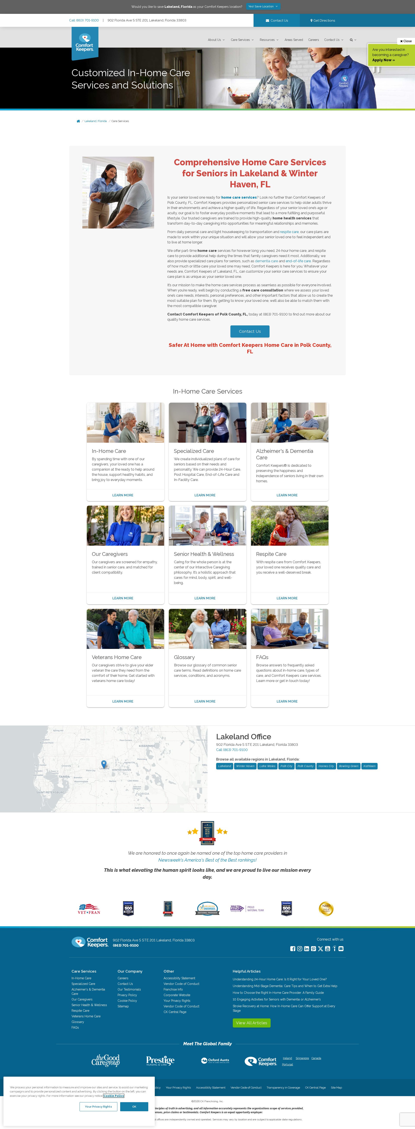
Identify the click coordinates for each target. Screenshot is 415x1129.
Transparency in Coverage (283, 1087)
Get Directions (324, 21)
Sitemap (123, 1006)
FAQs (75, 1027)
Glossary (78, 1022)
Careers (313, 40)
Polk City (286, 766)
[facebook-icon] (292, 948)
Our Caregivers (82, 999)
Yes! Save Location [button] (261, 6)
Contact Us (332, 40)
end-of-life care (298, 261)
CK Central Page (175, 1012)
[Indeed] (334, 949)
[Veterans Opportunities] (89, 915)
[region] (79, 1101)
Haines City (326, 766)
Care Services (240, 40)
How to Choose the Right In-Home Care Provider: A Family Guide (278, 992)
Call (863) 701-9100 (84, 20)
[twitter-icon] (320, 949)
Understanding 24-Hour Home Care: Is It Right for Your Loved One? (280, 979)
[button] (217, 40)
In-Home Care (81, 978)
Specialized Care (83, 984)
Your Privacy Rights (177, 1000)
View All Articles (251, 1023)
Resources (267, 40)
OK (134, 1106)
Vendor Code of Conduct (181, 984)
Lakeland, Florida (96, 121)
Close (407, 41)
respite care (289, 232)
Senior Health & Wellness (89, 1005)
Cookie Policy (127, 1000)
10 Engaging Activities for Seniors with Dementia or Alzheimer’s (277, 999)
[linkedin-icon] (306, 948)
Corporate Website (177, 995)
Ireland (287, 1058)
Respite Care (80, 1010)
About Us (214, 40)
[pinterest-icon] (313, 948)
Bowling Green (349, 766)
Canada (316, 1058)
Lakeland (224, 766)
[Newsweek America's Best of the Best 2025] (168, 915)
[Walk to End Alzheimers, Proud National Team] (247, 912)
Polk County (306, 766)
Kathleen (369, 766)
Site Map (336, 1087)
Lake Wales (267, 766)
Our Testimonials (129, 989)
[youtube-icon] (327, 948)
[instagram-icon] (299, 948)
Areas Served (294, 40)
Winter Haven (245, 766)
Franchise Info (173, 989)
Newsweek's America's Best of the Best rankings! (207, 860)
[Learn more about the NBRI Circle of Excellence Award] (326, 915)
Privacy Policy (127, 995)
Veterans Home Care (86, 1016)
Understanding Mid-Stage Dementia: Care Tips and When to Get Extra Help (285, 986)
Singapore (302, 1058)
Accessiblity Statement (179, 978)
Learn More (122, 495)
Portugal (287, 1064)
